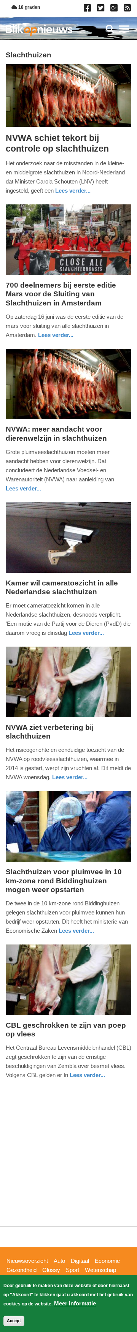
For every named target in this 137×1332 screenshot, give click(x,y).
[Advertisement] (68, 1157)
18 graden (28, 7)
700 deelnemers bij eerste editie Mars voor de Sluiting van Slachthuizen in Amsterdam (61, 294)
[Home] (39, 30)
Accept (14, 1320)
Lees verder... (73, 190)
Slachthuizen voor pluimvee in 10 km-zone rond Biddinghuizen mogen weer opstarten (64, 881)
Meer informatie (75, 1303)
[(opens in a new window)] (88, 9)
